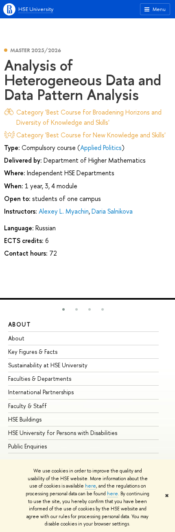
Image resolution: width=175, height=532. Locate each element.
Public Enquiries (27, 446)
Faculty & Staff (27, 406)
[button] (63, 309)
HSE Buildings (25, 419)
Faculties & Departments (39, 378)
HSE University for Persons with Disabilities (62, 433)
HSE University (35, 9)
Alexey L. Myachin (64, 211)
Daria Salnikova (112, 211)
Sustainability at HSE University (48, 365)
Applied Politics (101, 147)
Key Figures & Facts (32, 351)
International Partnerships (41, 392)
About (19, 324)
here (90, 486)
